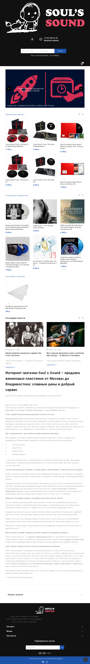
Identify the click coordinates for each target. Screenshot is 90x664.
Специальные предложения (16, 195)
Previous (9, 88)
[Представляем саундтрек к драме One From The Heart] (24, 334)
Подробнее (9, 367)
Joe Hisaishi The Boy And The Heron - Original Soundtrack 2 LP (45, 263)
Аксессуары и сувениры (15, 276)
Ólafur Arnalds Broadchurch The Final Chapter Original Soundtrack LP (71, 227)
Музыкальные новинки (14, 114)
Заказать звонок (51, 40)
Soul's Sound (57, 659)
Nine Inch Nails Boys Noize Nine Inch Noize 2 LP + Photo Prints (71, 146)
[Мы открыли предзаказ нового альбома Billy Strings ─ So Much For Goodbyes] (65, 334)
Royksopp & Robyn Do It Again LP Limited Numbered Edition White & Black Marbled (17, 227)
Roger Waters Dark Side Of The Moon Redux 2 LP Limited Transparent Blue (17, 265)
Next (81, 88)
